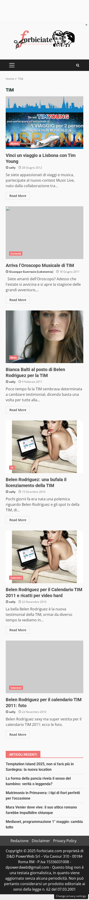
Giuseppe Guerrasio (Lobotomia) (31, 272)
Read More (17, 196)
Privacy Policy (64, 840)
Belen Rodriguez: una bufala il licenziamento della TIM (44, 446)
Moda (13, 357)
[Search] (77, 65)
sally (12, 168)
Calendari (16, 577)
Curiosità (15, 253)
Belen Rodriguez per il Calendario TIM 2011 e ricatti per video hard (44, 557)
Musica (14, 143)
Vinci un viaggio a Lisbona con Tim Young (44, 122)
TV (11, 467)
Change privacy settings (71, 896)
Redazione (19, 840)
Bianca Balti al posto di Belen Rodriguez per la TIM (44, 336)
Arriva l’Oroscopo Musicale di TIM (44, 232)
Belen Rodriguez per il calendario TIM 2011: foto (44, 667)
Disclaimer (41, 840)
